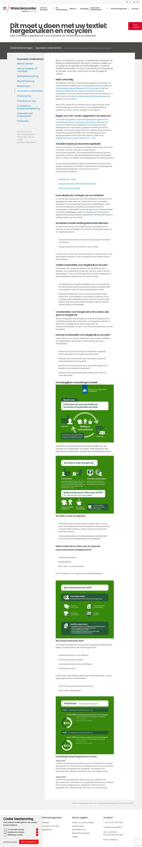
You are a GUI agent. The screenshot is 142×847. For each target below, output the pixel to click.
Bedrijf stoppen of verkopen (27, 70)
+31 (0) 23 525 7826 (114, 822)
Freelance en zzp (26, 101)
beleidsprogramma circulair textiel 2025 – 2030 (76, 138)
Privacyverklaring (110, 839)
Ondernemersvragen (21, 47)
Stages (75, 837)
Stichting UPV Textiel (67, 179)
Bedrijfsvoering (25, 81)
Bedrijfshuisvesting (28, 76)
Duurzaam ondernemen (48, 47)
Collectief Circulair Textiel (69, 188)
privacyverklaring (10, 825)
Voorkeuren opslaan (10, 842)
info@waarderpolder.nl (112, 827)
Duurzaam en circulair (50, 826)
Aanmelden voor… (79, 829)
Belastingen (23, 86)
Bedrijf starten (25, 63)
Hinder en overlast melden (83, 822)
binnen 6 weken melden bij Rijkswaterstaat (88, 96)
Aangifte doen (78, 826)
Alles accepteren (29, 842)
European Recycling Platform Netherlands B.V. (77, 184)
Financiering (24, 96)
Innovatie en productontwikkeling (28, 107)
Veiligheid (45, 822)
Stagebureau (46, 829)
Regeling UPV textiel (95, 212)
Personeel (22, 121)
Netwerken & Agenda (81, 833)
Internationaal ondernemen (25, 114)
